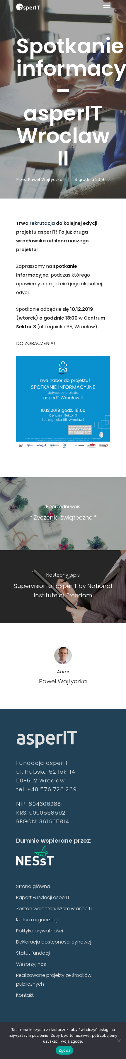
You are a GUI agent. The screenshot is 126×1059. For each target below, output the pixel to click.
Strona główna (33, 886)
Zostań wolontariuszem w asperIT (54, 908)
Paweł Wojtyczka (45, 179)
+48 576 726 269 (52, 789)
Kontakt (25, 995)
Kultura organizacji (37, 919)
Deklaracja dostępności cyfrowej (53, 942)
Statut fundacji (33, 953)
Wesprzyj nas (31, 964)
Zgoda (64, 1050)
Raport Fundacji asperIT (43, 897)
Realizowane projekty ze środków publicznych (53, 979)
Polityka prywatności (39, 930)
